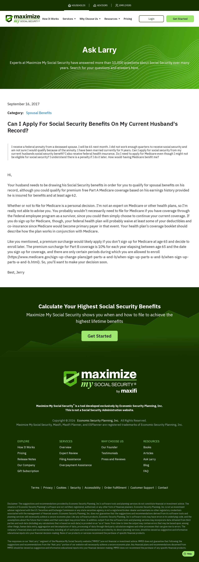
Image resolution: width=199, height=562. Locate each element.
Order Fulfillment (115, 487)
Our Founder (109, 447)
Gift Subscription (28, 471)
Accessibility (92, 487)
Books (147, 447)
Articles (148, 453)
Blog (146, 465)
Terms (35, 487)
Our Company (26, 465)
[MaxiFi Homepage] (16, 18)
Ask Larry (149, 459)
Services (68, 18)
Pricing (128, 18)
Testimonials (109, 453)
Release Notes (26, 459)
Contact (163, 487)
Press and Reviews (113, 459)
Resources (110, 18)
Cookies (61, 487)
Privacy (48, 487)
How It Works (50, 18)
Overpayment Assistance (75, 465)
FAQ (146, 471)
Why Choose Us (89, 18)
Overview (65, 447)
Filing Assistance (70, 459)
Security (75, 487)
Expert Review (68, 453)
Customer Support (142, 487)
